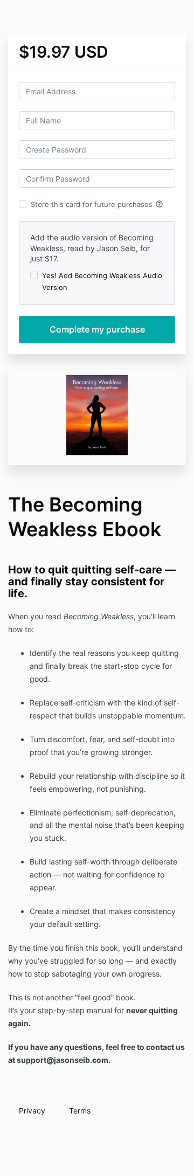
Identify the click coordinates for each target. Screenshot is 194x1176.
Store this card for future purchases (97, 204)
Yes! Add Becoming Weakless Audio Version (102, 281)
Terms (80, 1110)
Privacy (32, 1110)
